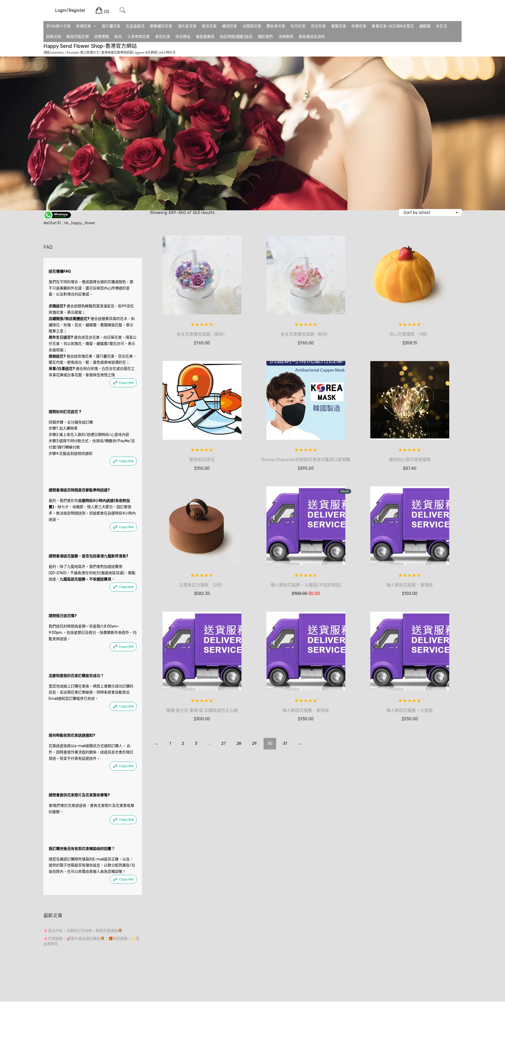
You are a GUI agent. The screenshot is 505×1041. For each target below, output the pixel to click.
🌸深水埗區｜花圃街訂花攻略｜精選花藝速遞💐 (82, 930)
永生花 (441, 26)
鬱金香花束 (275, 26)
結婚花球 (53, 36)
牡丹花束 (298, 26)
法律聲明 (285, 36)
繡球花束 (229, 26)
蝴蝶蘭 (425, 26)
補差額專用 (205, 36)
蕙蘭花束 (338, 26)
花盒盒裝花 (135, 26)
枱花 (118, 36)
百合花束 (318, 26)
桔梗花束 (358, 26)
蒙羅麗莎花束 (161, 26)
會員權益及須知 (312, 36)
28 (238, 743)
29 (254, 743)
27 (223, 743)
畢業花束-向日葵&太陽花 (393, 26)
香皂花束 (162, 36)
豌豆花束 (209, 26)
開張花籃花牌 (77, 36)
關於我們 (265, 36)
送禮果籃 (101, 36)
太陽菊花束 (252, 26)
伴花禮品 (182, 36)
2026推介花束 (58, 26)
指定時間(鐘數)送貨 (236, 36)
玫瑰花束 (83, 26)
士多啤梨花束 (138, 36)
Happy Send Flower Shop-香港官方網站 (90, 46)
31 (285, 743)
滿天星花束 (187, 26)
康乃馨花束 (111, 26)
